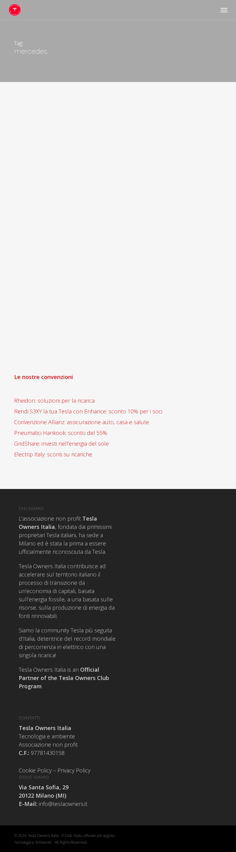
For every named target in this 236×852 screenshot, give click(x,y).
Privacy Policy (73, 770)
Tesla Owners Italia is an (64, 678)
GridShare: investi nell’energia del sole (61, 443)
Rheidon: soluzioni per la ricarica (54, 400)
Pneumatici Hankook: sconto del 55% (60, 432)
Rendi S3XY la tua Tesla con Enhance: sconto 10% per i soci (88, 411)
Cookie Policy (35, 770)
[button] (224, 10)
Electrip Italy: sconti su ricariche (53, 454)
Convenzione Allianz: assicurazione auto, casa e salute (81, 422)
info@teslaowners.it (62, 803)
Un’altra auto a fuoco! (85, 321)
